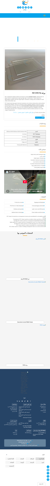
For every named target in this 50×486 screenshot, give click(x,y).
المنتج (36, 41)
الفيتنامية (12, 462)
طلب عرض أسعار (39, 117)
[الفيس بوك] (31, 7)
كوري (43, 462)
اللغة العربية (41, 458)
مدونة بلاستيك (43, 407)
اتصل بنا (44, 412)
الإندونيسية (11, 466)
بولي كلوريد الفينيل (29, 112)
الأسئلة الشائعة (43, 410)
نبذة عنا (44, 409)
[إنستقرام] (28, 7)
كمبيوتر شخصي (21, 112)
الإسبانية (22, 458)
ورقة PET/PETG (23, 41)
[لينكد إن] (20, 7)
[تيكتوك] (26, 7)
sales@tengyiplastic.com (24, 442)
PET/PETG (31, 41)
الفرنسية (32, 462)
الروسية (22, 462)
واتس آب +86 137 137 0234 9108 (24, 440)
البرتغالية (32, 458)
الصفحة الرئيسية (42, 41)
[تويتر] (18, 7)
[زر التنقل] (44, 15)
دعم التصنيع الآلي (43, 406)
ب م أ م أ (15, 112)
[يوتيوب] (23, 7)
